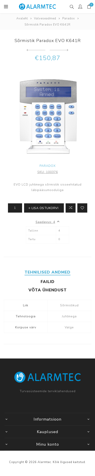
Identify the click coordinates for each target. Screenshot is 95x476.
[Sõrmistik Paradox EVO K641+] (36, 50)
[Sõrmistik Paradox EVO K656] (59, 50)
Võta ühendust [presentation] (47, 290)
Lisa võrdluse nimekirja (71, 208)
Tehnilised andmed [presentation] (47, 272)
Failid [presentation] (48, 281)
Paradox (48, 166)
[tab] (47, 272)
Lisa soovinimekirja (82, 208)
